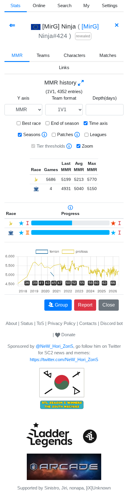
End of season (65, 123)
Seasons (31, 134)
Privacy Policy (62, 323)
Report (85, 304)
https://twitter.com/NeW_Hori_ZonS (64, 359)
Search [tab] (64, 5)
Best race (31, 123)
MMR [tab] (17, 55)
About (11, 323)
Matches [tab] (107, 55)
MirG (90, 26)
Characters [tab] (74, 55)
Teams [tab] (43, 55)
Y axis (23, 98)
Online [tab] (39, 5)
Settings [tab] (110, 5)
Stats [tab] (15, 5)
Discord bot (111, 323)
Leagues (98, 134)
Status (27, 323)
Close (108, 304)
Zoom (87, 146)
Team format (64, 98)
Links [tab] (64, 67)
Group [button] (61, 304)
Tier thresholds (51, 146)
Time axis (98, 123)
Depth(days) (105, 98)
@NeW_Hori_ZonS (54, 346)
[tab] (86, 6)
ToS (40, 323)
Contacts (88, 323)
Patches (65, 134)
